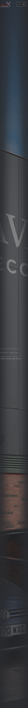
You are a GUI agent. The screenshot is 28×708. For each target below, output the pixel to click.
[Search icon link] (19, 4)
